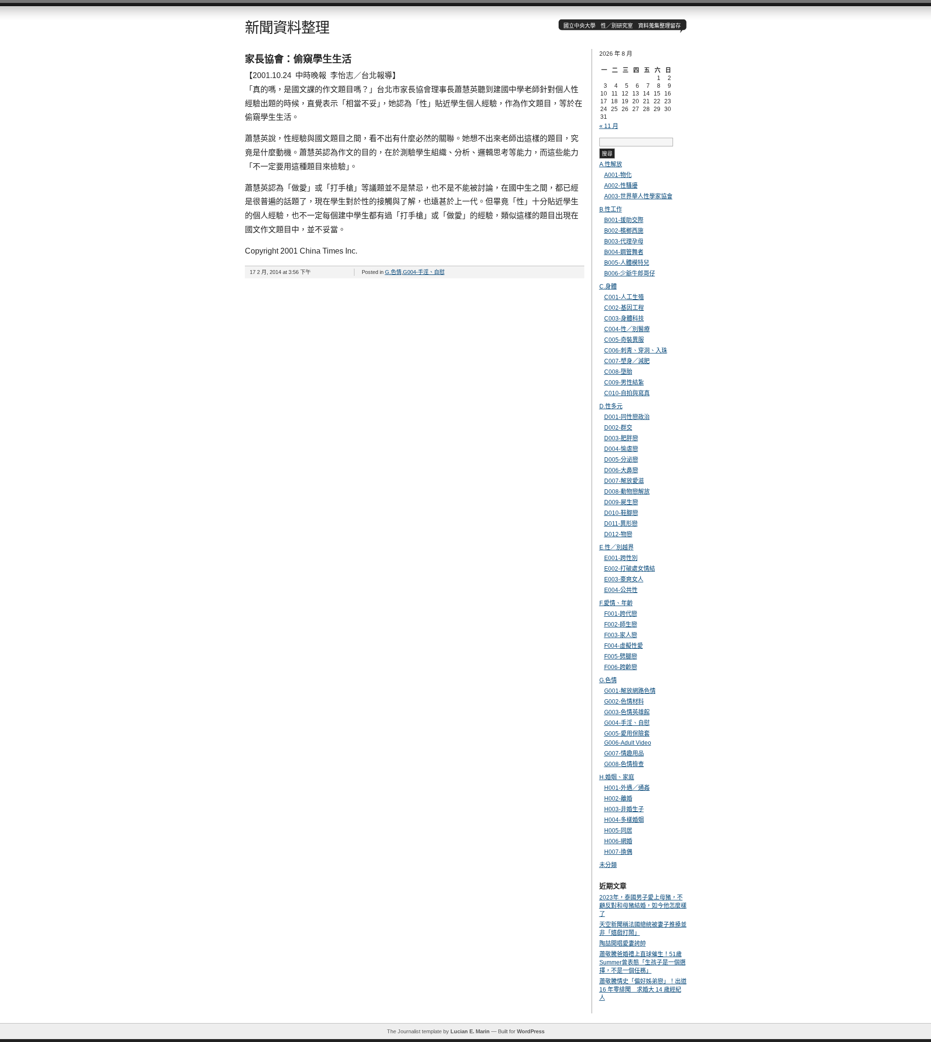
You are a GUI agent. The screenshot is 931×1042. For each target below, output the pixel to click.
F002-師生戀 (620, 624)
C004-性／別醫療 (627, 329)
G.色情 (393, 272)
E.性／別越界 (616, 547)
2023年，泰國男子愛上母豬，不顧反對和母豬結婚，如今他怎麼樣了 (643, 905)
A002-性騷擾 (621, 185)
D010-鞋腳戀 (621, 513)
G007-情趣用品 (624, 753)
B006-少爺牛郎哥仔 (629, 273)
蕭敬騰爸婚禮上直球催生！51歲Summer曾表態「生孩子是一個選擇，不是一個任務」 (642, 962)
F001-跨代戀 (620, 613)
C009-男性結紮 (624, 382)
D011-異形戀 (621, 523)
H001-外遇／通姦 (627, 788)
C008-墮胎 (618, 372)
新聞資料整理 (287, 27)
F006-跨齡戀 (620, 667)
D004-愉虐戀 (621, 449)
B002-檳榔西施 (623, 230)
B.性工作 (610, 209)
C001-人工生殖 (624, 297)
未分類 (608, 865)
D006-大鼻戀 (621, 470)
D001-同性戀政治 (627, 417)
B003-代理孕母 (623, 241)
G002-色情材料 (624, 701)
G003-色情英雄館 (627, 712)
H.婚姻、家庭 (616, 777)
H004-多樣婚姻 (624, 820)
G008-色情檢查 (624, 764)
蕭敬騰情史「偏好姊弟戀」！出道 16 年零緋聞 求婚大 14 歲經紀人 (643, 989)
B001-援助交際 (623, 220)
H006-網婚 (618, 841)
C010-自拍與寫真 (627, 393)
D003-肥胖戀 (621, 438)
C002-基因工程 (624, 308)
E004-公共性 (621, 590)
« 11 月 (608, 126)
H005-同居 (618, 830)
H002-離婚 (618, 798)
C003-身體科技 (624, 318)
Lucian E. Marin (470, 1031)
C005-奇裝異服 (624, 340)
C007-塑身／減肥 (627, 361)
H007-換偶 (618, 852)
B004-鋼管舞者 (623, 252)
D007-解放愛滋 (624, 481)
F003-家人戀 (620, 635)
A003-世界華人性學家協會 (638, 196)
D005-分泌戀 (621, 459)
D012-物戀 (618, 534)
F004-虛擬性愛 (623, 645)
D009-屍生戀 (621, 502)
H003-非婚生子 (624, 809)
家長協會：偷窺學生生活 (298, 59)
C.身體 (608, 286)
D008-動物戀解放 (627, 491)
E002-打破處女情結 (629, 568)
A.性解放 (610, 164)
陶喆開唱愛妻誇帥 (622, 943)
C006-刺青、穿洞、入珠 (635, 350)
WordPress (531, 1031)
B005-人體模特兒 (626, 262)
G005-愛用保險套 (627, 733)
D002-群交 (618, 427)
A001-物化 (618, 175)
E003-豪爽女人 (623, 579)
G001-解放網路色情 (630, 691)
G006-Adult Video (627, 742)
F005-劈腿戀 (620, 656)
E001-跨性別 (621, 558)
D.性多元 (611, 406)
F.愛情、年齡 (616, 603)
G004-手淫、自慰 (424, 272)
